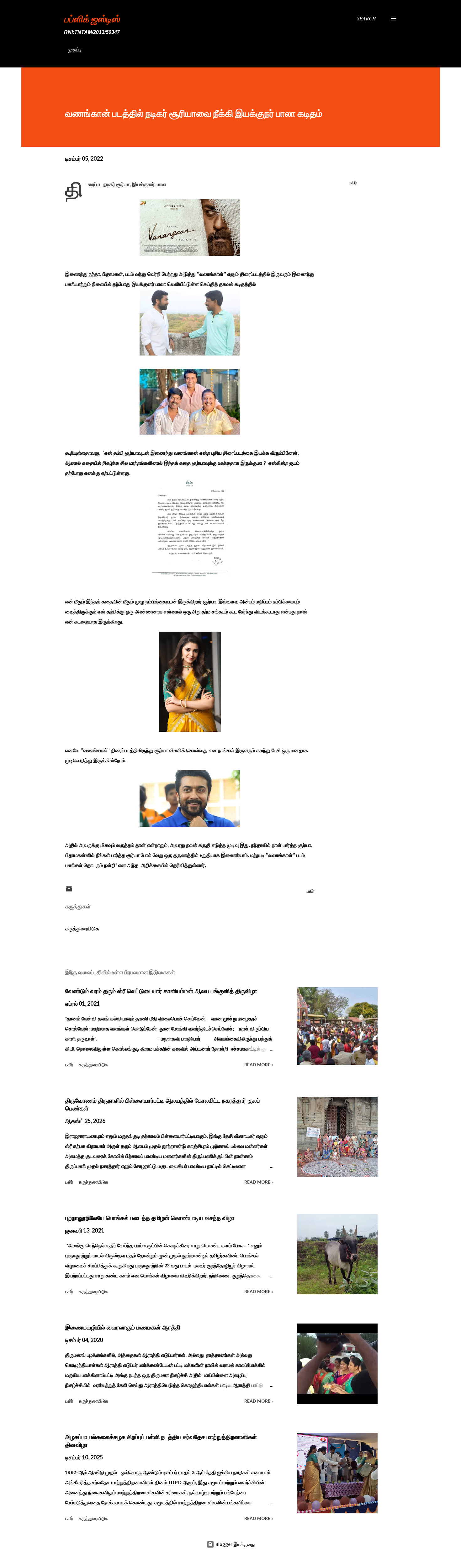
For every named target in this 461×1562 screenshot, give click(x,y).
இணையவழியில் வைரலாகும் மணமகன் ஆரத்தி (122, 1327)
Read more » (258, 1064)
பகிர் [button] (353, 182)
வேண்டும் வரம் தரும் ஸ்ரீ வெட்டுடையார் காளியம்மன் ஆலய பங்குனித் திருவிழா (161, 991)
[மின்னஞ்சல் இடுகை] (69, 891)
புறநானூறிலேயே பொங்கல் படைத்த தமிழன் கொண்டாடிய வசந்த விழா (150, 1218)
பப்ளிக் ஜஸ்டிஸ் (91, 18)
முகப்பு (74, 49)
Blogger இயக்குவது (234, 1544)
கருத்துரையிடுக (82, 928)
